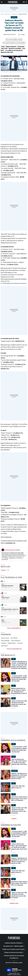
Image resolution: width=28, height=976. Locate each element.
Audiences (3, 570)
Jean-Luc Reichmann (15, 640)
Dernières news (7, 14)
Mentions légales (19, 946)
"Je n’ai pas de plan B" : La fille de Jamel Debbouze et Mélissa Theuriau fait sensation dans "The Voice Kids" (19, 678)
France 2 (5, 593)
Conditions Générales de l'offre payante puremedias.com (14, 957)
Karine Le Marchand (5, 640)
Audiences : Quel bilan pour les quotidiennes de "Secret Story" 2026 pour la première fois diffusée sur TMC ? (19, 776)
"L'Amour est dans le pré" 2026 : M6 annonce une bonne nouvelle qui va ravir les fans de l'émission (19, 703)
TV (8, 570)
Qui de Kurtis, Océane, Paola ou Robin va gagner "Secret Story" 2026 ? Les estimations (19, 798)
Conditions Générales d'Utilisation (13, 943)
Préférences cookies (17, 962)
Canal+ (5, 616)
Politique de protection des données (13, 952)
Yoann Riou (3, 643)
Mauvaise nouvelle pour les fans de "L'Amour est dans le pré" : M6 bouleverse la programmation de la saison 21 (19, 691)
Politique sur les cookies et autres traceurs (13, 949)
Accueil (2, 14)
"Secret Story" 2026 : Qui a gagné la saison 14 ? (18, 786)
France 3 (5, 604)
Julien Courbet (4, 645)
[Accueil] (12, 2)
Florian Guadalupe (10, 549)
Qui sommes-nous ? (9, 946)
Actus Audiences (14, 14)
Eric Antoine (19, 643)
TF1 (4, 581)
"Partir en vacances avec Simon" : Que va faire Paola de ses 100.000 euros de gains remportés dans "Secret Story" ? (19, 763)
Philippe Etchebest (12, 643)
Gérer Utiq (8, 962)
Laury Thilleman (14, 638)
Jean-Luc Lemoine (5, 638)
